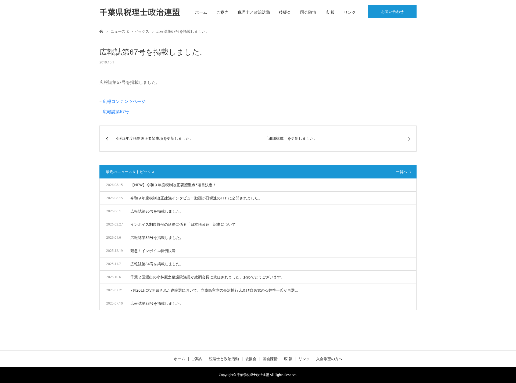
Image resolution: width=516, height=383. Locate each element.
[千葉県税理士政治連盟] (139, 12)
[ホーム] (101, 31)
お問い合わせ (392, 11)
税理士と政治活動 (254, 12)
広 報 (330, 12)
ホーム (201, 12)
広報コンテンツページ (124, 101)
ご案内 (222, 12)
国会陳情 (308, 12)
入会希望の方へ (329, 359)
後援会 (285, 12)
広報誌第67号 (116, 111)
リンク (350, 12)
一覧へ (401, 171)
